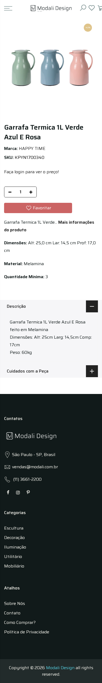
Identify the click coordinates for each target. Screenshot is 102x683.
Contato (12, 613)
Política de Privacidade (26, 632)
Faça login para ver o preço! (31, 171)
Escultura (13, 528)
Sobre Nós (14, 603)
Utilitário (13, 556)
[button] (38, 208)
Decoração (14, 537)
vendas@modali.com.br (35, 466)
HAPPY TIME (32, 148)
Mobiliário (14, 566)
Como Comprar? (20, 622)
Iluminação (15, 547)
